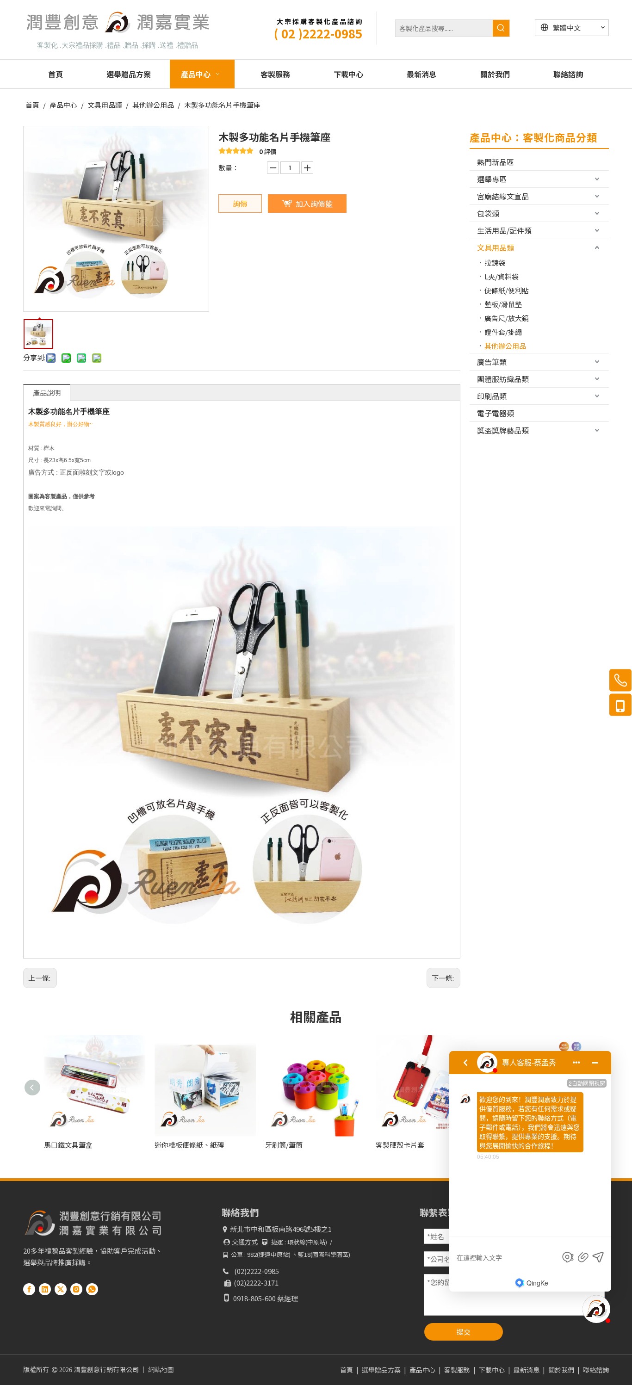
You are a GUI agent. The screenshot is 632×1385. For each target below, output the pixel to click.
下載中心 (492, 1369)
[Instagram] (76, 1288)
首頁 (346, 1369)
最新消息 (526, 1369)
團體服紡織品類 (503, 378)
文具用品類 (495, 247)
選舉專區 (492, 179)
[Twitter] (61, 1288)
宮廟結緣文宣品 (503, 196)
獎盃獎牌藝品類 (503, 430)
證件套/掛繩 (503, 332)
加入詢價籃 (314, 203)
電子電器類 (495, 413)
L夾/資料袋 (501, 276)
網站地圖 (161, 1369)
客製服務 (457, 1369)
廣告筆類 (492, 361)
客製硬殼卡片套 (400, 1145)
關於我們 (561, 1369)
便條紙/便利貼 (506, 290)
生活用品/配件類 (504, 230)
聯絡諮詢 (596, 1369)
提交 (464, 1331)
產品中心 (422, 1369)
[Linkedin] (45, 1288)
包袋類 (488, 213)
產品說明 (47, 392)
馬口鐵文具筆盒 (68, 1145)
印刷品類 (492, 396)
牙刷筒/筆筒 (284, 1145)
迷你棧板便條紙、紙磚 (189, 1145)
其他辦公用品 (505, 346)
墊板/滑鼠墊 (503, 304)
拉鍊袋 (494, 262)
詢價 (240, 203)
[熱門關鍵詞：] (501, 28)
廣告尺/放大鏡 (506, 318)
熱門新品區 (495, 161)
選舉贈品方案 (381, 1369)
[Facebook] (29, 1288)
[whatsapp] (92, 1288)
